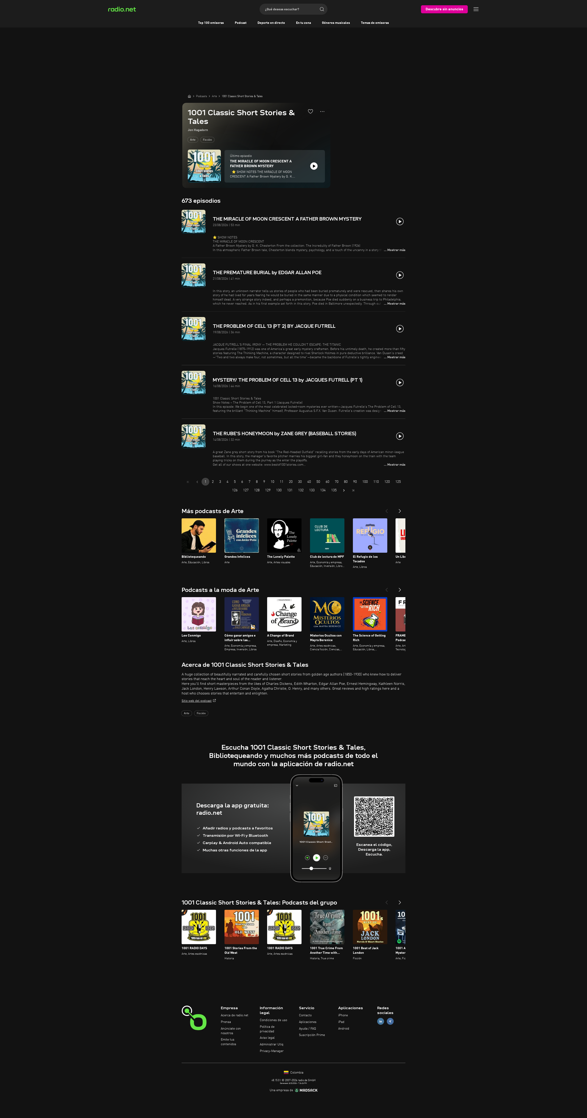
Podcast (240, 23)
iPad (341, 1022)
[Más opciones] (322, 111)
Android (343, 1028)
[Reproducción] (314, 166)
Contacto (305, 1015)
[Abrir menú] (476, 9)
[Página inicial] (189, 96)
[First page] (188, 482)
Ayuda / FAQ (307, 1028)
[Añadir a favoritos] (310, 111)
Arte (193, 140)
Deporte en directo (271, 23)
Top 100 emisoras (211, 23)
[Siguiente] (399, 509)
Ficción (207, 140)
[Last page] (353, 490)
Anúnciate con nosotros (231, 1031)
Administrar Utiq (271, 1044)
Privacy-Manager (272, 1051)
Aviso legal (267, 1037)
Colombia (296, 1072)
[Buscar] (322, 9)
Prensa (226, 1022)
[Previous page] (197, 482)
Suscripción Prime (312, 1035)
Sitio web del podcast (197, 701)
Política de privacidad (267, 1029)
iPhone (343, 1015)
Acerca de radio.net (234, 1015)
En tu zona (303, 23)
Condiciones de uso (273, 1020)
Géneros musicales (336, 23)
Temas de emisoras (375, 23)
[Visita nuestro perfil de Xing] (390, 1021)
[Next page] (344, 490)
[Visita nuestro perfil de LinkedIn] (380, 1021)
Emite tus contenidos (228, 1042)
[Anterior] (386, 509)
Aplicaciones (307, 1022)
